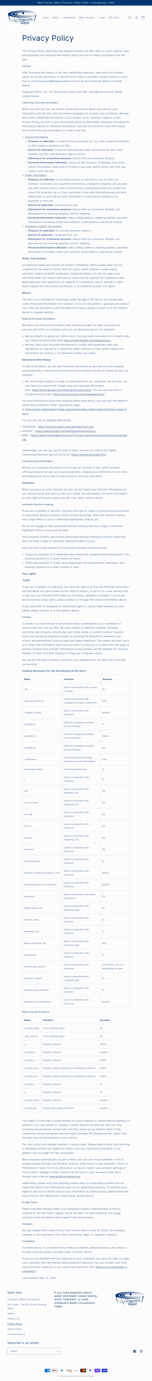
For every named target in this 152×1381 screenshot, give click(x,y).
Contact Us (13, 1318)
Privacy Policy (14, 1324)
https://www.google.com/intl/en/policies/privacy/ (61, 389)
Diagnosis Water (71, 1376)
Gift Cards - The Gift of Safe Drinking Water (27, 1306)
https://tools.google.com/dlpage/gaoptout (78, 394)
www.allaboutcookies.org (64, 1176)
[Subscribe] (57, 1351)
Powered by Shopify (86, 1376)
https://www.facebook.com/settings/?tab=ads (66, 426)
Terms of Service (16, 1334)
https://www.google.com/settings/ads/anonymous (65, 430)
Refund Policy (14, 1329)
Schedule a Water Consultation (23, 1299)
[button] (87, 17)
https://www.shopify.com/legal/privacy (87, 340)
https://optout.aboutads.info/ (88, 454)
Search (11, 1313)
